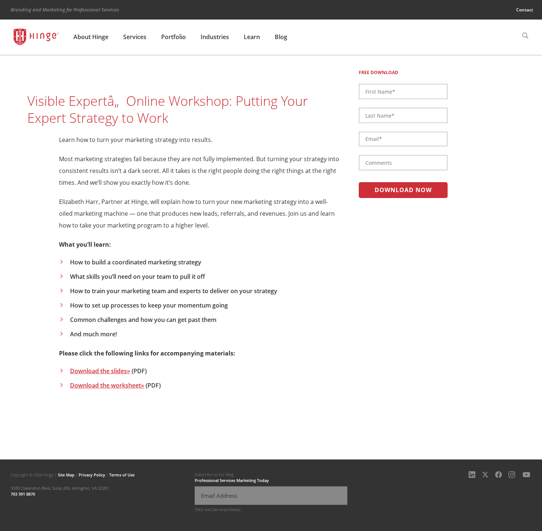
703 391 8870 (23, 494)
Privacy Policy (92, 475)
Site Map (66, 475)
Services (134, 37)
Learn (252, 37)
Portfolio (173, 37)
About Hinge (90, 37)
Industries (215, 37)
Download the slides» (100, 371)
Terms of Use (122, 475)
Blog (281, 37)
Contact (524, 10)
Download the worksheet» (107, 385)
